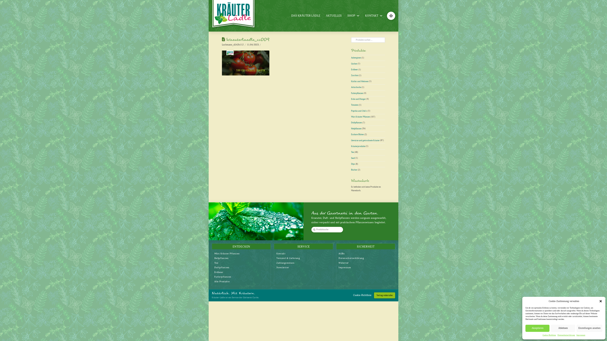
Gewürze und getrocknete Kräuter (365, 140)
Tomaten (354, 105)
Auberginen (356, 58)
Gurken (354, 64)
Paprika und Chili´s (359, 111)
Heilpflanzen (356, 128)
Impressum (580, 335)
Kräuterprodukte (358, 146)
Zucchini (354, 75)
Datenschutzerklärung (566, 335)
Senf (353, 158)
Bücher (354, 170)
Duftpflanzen (356, 122)
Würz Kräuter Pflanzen (360, 117)
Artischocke (356, 87)
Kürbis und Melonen (359, 81)
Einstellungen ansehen (589, 328)
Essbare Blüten (357, 134)
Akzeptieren (537, 328)
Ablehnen (563, 328)
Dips (353, 164)
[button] (600, 301)
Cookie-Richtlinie (549, 335)
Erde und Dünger (358, 99)
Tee (352, 152)
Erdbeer (354, 69)
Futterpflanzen (357, 93)
